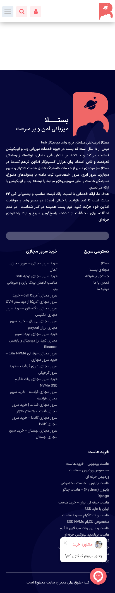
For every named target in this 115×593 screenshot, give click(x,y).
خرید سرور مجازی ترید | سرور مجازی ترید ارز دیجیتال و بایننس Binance (33, 340)
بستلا (105, 263)
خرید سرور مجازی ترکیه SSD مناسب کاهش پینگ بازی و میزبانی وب (32, 283)
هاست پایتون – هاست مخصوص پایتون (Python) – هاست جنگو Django (85, 490)
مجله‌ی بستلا (99, 270)
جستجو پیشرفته (97, 276)
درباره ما (103, 289)
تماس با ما (101, 283)
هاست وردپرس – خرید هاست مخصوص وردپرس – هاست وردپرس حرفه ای (87, 470)
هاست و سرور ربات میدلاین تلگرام (84, 528)
